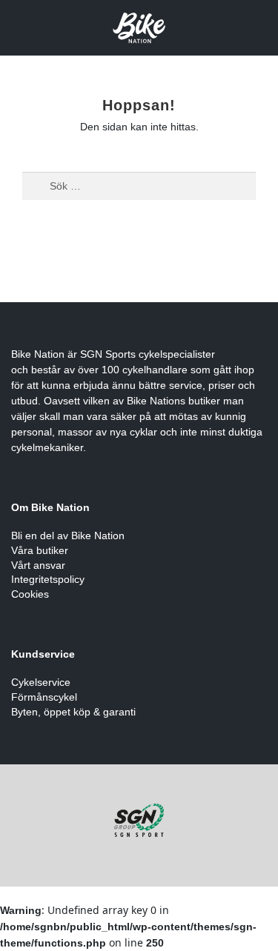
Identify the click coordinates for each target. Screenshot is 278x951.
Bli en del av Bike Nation (68, 535)
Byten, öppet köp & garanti (73, 712)
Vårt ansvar (38, 565)
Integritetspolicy (48, 579)
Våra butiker (39, 550)
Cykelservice (40, 682)
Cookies (30, 594)
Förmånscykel (44, 697)
